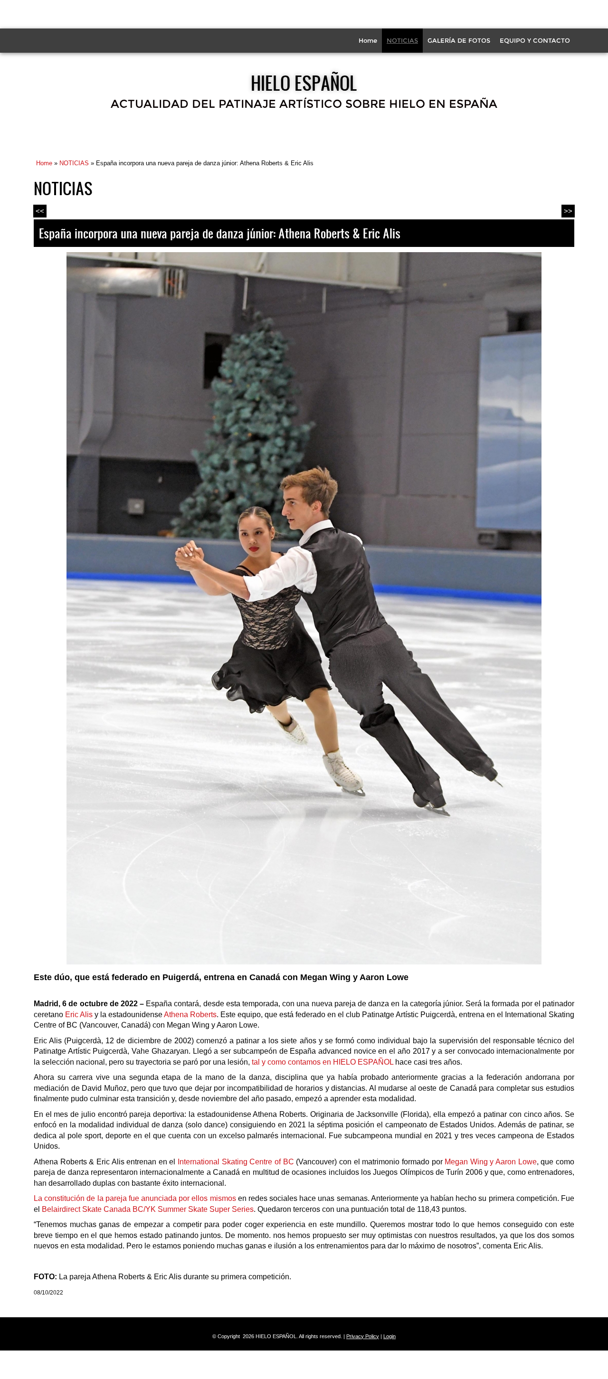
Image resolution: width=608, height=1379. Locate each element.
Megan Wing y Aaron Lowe (491, 1162)
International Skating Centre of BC (236, 1162)
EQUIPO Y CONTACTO (535, 40)
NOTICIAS (402, 40)
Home (368, 40)
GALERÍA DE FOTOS (459, 40)
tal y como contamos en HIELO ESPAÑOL (322, 1062)
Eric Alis (79, 1015)
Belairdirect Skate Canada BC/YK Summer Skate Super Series (148, 1209)
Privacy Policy (362, 1336)
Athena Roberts (190, 1015)
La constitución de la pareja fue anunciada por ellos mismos (136, 1198)
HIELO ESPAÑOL (304, 82)
